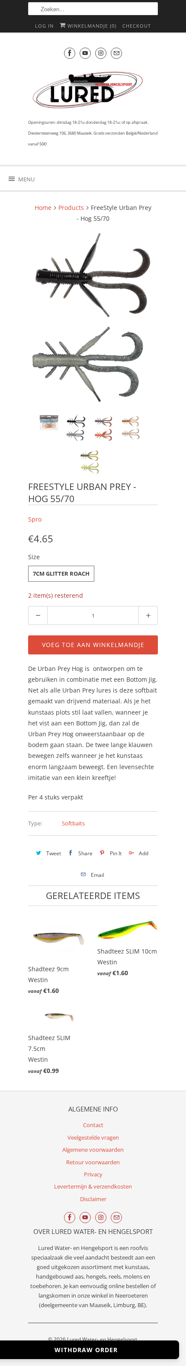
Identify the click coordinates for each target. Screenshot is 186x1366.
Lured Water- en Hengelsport (102, 1339)
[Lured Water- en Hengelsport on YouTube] (85, 53)
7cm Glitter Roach (61, 573)
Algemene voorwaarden (93, 1149)
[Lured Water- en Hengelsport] (88, 92)
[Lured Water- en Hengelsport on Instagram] (100, 53)
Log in (44, 26)
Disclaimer (93, 1199)
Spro (35, 519)
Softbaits (73, 823)
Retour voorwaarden (93, 1162)
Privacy (93, 1174)
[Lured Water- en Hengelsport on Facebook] (69, 53)
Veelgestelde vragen (93, 1137)
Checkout (136, 26)
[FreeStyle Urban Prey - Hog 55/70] (93, 319)
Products (71, 207)
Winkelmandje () (91, 26)
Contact (93, 1125)
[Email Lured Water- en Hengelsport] (116, 53)
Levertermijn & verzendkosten (93, 1186)
